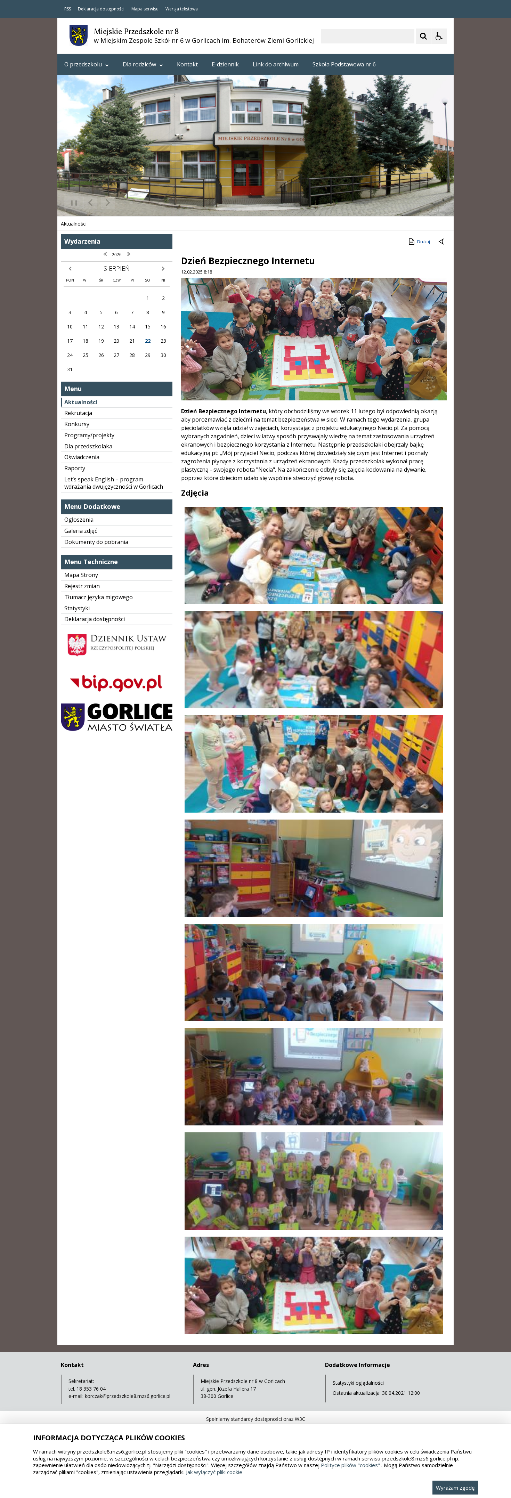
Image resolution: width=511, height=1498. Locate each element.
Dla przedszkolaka (88, 446)
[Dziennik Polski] (116, 660)
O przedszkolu (83, 64)
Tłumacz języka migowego (98, 597)
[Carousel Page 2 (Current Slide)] (131, 202)
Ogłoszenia (79, 519)
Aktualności (80, 402)
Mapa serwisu (145, 9)
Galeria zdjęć (80, 531)
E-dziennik (225, 64)
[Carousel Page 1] (125, 202)
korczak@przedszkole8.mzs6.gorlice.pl (127, 1396)
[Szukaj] (423, 36)
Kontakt (187, 64)
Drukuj (423, 242)
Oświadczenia (81, 457)
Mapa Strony (81, 575)
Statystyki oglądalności (358, 1382)
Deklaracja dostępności (101, 9)
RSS (67, 9)
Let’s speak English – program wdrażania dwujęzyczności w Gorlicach (113, 482)
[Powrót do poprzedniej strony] (442, 242)
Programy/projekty (89, 435)
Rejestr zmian (82, 586)
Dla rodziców (139, 64)
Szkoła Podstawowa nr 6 (344, 64)
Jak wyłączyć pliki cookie (214, 1471)
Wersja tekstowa (181, 9)
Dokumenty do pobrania (96, 542)
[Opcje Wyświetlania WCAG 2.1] (439, 36)
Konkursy (76, 424)
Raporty (74, 468)
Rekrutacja (78, 413)
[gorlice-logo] (116, 729)
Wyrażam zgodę (455, 1487)
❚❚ (71, 202)
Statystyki (77, 608)
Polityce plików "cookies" (350, 1465)
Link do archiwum (276, 64)
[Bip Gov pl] (116, 698)
